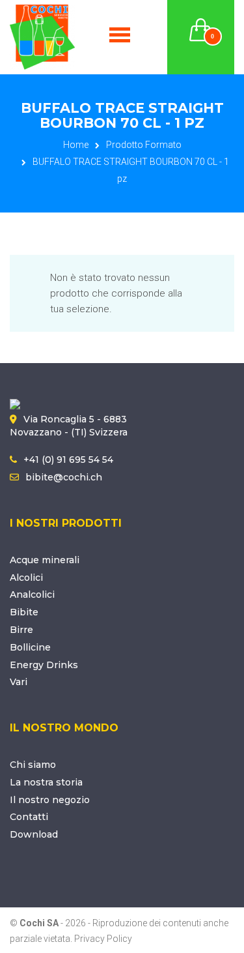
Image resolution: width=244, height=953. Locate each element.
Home (75, 144)
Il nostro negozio (50, 800)
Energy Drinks (44, 665)
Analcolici (32, 594)
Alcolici (26, 577)
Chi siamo (33, 764)
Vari (18, 682)
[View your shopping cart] (201, 22)
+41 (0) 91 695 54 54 (68, 459)
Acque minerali (44, 560)
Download (34, 834)
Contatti (29, 817)
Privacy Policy (103, 938)
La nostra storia (46, 782)
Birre (21, 630)
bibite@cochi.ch (63, 477)
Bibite (24, 612)
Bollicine (30, 647)
